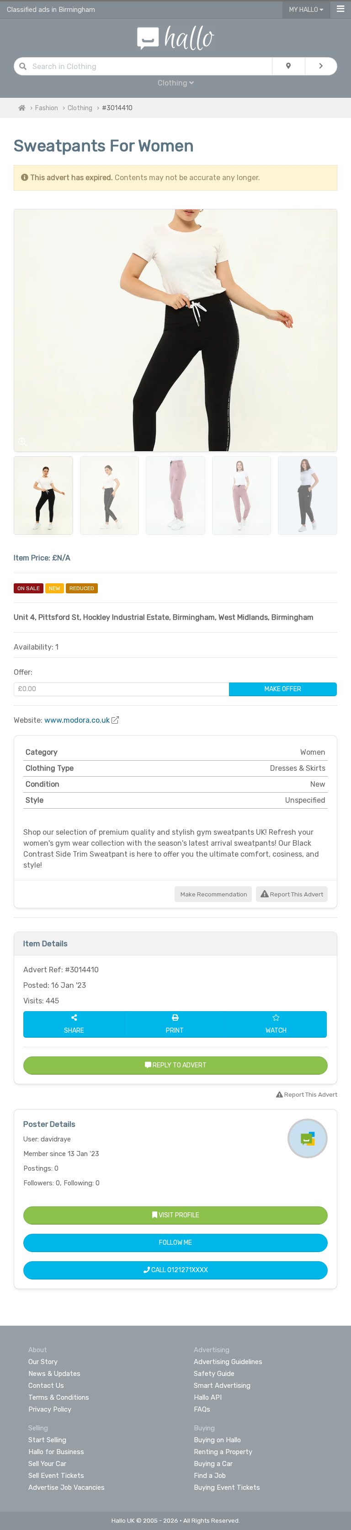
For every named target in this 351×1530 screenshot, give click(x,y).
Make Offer (283, 689)
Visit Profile (178, 1215)
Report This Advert (296, 894)
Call (179, 1270)
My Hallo (304, 10)
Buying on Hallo (217, 1440)
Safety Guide (214, 1374)
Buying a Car (213, 1464)
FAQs (202, 1409)
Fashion (46, 108)
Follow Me (175, 1243)
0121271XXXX (187, 1270)
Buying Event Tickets (227, 1487)
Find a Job (210, 1475)
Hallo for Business (56, 1452)
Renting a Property (223, 1452)
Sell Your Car (47, 1464)
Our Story (43, 1362)
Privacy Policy (49, 1409)
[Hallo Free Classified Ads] (175, 37)
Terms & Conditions (58, 1397)
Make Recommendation (213, 894)
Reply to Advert (179, 1065)
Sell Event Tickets (56, 1475)
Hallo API (208, 1397)
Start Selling (47, 1440)
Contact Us (46, 1385)
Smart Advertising (222, 1385)
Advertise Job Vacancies (66, 1487)
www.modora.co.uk (77, 720)
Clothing (80, 108)
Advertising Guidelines (228, 1362)
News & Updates (54, 1374)
